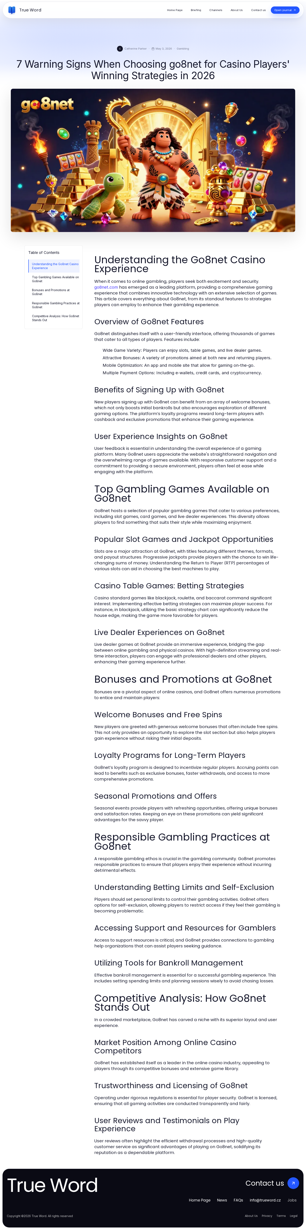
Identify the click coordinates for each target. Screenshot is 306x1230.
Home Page (199, 1200)
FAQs (238, 1200)
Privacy (267, 1216)
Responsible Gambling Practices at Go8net (56, 305)
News (222, 1200)
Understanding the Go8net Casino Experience (55, 266)
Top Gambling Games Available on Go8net (55, 279)
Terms (281, 1216)
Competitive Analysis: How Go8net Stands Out (55, 318)
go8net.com (106, 287)
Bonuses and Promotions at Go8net (51, 292)
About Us (251, 1216)
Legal (293, 1216)
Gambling (183, 48)
